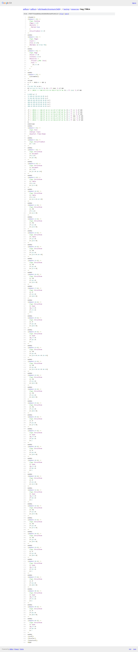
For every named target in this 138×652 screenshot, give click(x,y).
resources (75, 9)
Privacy (16, 649)
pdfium (26, 9)
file (61, 14)
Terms (22, 649)
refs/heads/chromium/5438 (49, 9)
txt (130, 649)
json (134, 649)
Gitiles (11, 649)
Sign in (134, 3)
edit (66, 14)
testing (66, 9)
